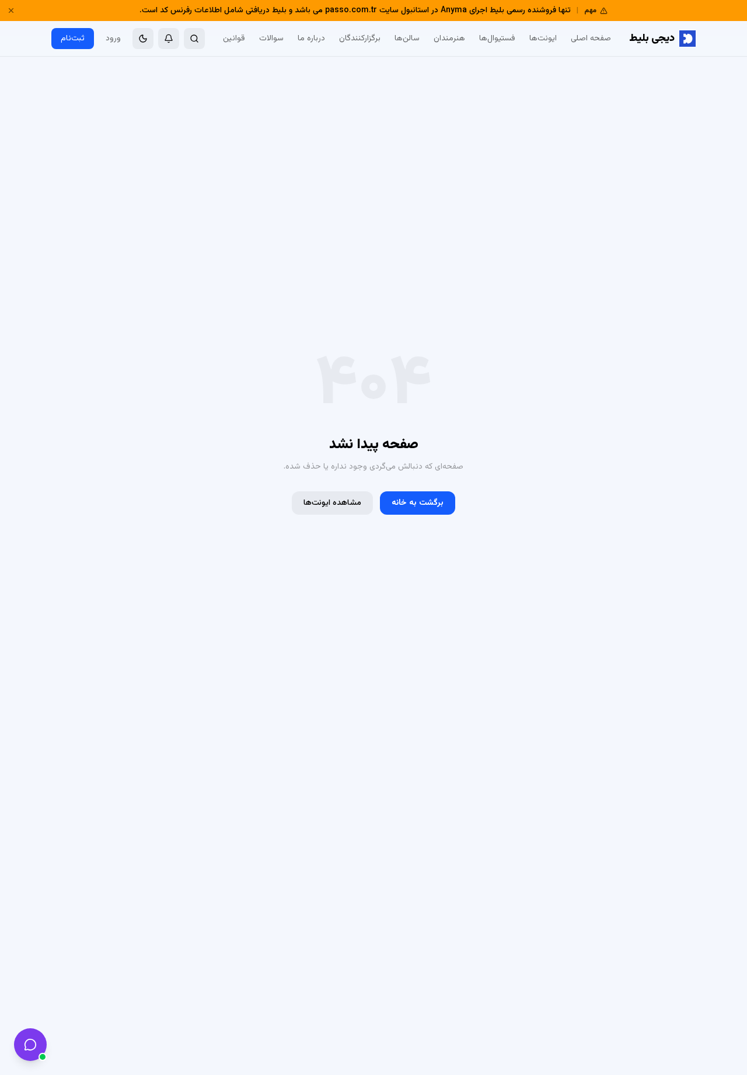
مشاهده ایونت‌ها (332, 503)
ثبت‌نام (73, 38)
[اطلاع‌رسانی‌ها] (168, 38)
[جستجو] (194, 38)
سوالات (271, 38)
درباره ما (311, 38)
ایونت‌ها (543, 38)
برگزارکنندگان (360, 38)
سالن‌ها (407, 38)
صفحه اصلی (591, 38)
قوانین (234, 38)
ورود (113, 38)
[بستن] (11, 10)
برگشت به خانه (418, 503)
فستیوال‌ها (497, 38)
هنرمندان (449, 38)
